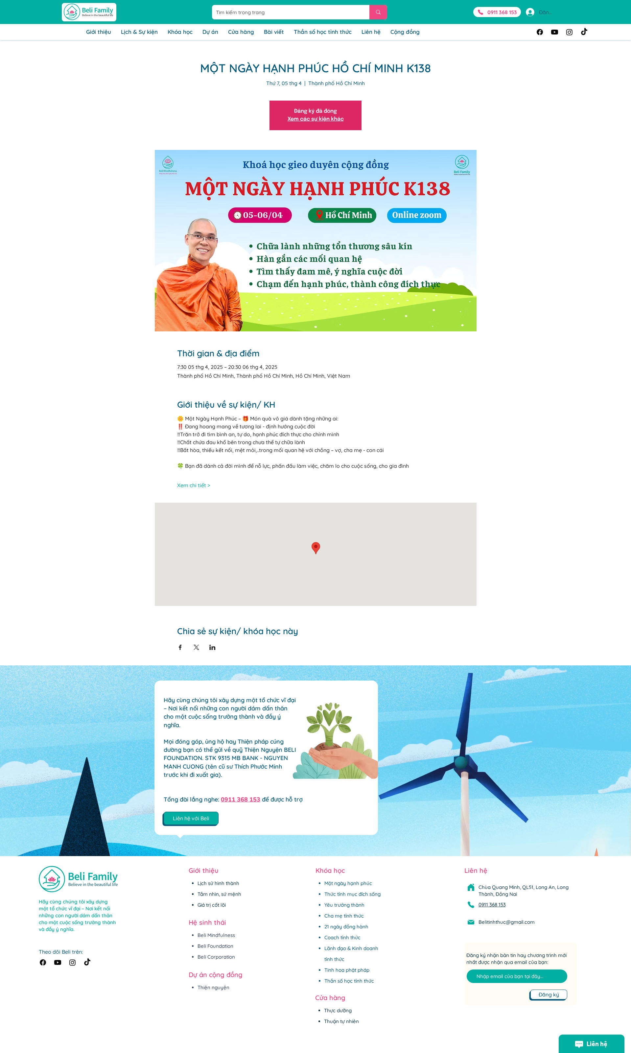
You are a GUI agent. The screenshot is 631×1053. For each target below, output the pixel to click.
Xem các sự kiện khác (316, 119)
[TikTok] (584, 32)
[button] (191, 818)
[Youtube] (554, 32)
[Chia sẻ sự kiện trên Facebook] (180, 647)
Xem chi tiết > (193, 485)
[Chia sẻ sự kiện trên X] (196, 647)
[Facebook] (540, 32)
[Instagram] (569, 32)
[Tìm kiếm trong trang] (378, 12)
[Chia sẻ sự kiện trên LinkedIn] (212, 647)
